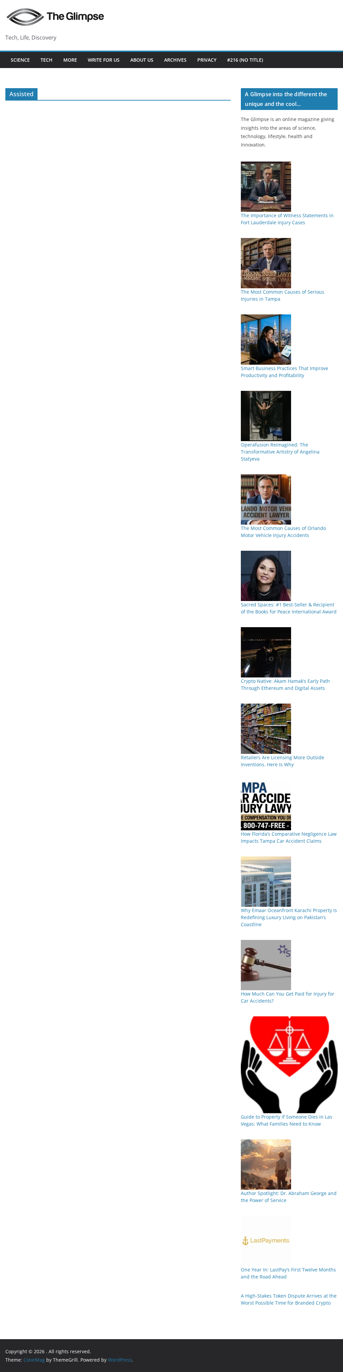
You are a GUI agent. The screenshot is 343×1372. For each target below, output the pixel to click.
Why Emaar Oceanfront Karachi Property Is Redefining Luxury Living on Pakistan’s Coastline (289, 917)
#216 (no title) (245, 60)
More (70, 60)
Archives (175, 60)
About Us (141, 60)
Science (20, 60)
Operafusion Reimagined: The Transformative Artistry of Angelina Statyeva (280, 451)
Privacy (206, 60)
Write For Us (104, 60)
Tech (47, 60)
